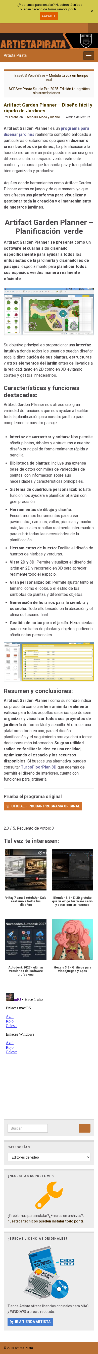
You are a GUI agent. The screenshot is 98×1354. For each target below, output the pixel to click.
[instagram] (22, 27)
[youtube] (31, 27)
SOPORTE (49, 16)
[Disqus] (49, 1054)
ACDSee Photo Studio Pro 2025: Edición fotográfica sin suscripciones (49, 91)
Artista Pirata (15, 55)
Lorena (14, 117)
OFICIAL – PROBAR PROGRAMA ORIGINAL (45, 806)
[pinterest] (47, 27)
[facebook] (6, 27)
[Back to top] (86, 1324)
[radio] (6, 820)
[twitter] (14, 27)
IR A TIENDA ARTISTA (33, 1322)
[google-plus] (39, 27)
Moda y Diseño (49, 117)
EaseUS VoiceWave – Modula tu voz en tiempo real (51, 77)
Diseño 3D (31, 117)
